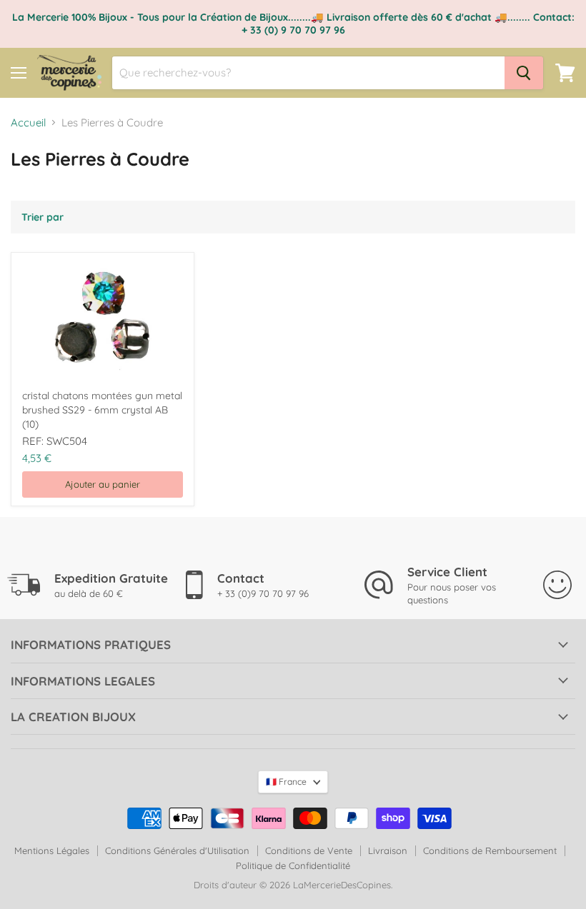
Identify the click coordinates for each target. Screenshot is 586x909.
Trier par (42, 217)
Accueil (28, 122)
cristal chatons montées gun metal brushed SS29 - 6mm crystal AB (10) (102, 410)
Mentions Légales (51, 850)
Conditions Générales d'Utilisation (177, 850)
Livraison (387, 850)
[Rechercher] (524, 72)
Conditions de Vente (308, 850)
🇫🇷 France (286, 781)
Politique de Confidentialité (293, 865)
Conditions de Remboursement (490, 850)
